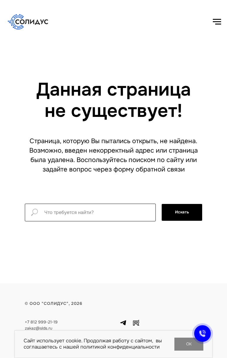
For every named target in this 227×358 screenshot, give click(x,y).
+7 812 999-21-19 (41, 322)
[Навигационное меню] (217, 22)
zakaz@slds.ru (38, 328)
